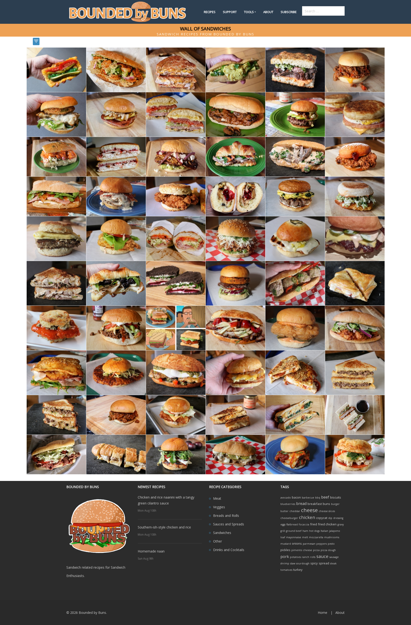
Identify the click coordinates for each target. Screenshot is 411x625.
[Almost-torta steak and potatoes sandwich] (176, 156)
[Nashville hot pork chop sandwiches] (116, 372)
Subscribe (289, 12)
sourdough (302, 563)
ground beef (294, 531)
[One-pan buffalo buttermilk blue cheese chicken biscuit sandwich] (56, 327)
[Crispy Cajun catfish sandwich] (116, 238)
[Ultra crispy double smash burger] (355, 238)
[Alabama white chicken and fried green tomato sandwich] (56, 114)
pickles (285, 550)
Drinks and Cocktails (228, 549)
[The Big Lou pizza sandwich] (295, 414)
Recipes (209, 12)
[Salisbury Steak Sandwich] (235, 114)
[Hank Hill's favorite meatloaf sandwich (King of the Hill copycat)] (176, 327)
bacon (296, 497)
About (268, 12)
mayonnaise (293, 537)
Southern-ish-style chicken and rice (164, 527)
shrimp (284, 563)
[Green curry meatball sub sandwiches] (295, 283)
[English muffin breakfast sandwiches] (355, 114)
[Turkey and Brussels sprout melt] (56, 283)
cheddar (294, 511)
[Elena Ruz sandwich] (116, 156)
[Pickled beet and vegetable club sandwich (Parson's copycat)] (176, 283)
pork (284, 556)
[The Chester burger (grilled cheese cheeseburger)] (355, 372)
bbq (317, 497)
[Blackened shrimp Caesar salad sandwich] (116, 69)
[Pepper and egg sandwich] (235, 69)
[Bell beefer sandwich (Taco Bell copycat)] (116, 327)
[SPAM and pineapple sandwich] (116, 114)
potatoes (295, 557)
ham (305, 531)
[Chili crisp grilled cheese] (235, 414)
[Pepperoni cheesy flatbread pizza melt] (295, 372)
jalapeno (334, 531)
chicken (307, 517)
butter (284, 511)
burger (335, 504)
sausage (334, 557)
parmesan (309, 543)
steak (333, 563)
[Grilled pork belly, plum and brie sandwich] (176, 454)
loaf (282, 537)
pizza (316, 550)
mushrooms (331, 537)
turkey (298, 569)
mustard (285, 543)
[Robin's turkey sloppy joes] (116, 414)
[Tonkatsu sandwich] (355, 414)
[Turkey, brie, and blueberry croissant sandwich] (116, 283)
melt (305, 537)
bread (301, 503)
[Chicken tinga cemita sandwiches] (235, 238)
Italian (324, 531)
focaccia (304, 524)
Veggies (219, 507)
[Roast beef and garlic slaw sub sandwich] (56, 454)
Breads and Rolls (226, 515)
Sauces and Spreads (228, 524)
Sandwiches (222, 532)
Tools (249, 12)
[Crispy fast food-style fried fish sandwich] (176, 414)
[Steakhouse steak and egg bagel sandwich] (295, 196)
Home (322, 612)
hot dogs (314, 531)
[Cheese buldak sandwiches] (295, 454)
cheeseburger (289, 518)
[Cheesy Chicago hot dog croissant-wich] (56, 69)
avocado (285, 497)
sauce (322, 556)
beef (325, 497)
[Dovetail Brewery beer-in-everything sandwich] (56, 414)
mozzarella (316, 537)
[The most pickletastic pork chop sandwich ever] (295, 238)
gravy (341, 524)
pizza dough (328, 550)
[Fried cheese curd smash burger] (235, 283)
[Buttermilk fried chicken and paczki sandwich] (355, 156)
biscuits (335, 497)
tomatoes (286, 570)
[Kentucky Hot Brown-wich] (116, 196)
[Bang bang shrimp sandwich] (56, 156)
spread (324, 563)
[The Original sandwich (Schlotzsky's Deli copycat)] (176, 114)
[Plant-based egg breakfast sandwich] (235, 372)
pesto (331, 543)
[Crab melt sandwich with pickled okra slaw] (355, 196)
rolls (312, 557)
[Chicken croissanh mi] (235, 156)
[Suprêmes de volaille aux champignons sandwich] (295, 156)
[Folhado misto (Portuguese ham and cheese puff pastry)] (355, 283)
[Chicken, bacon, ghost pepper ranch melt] (176, 69)
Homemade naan (151, 551)
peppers (321, 543)
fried (313, 524)
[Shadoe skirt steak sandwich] (295, 69)
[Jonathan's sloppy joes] (355, 69)
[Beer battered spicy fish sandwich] (295, 327)
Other (217, 541)
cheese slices (327, 511)
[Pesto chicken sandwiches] (176, 372)
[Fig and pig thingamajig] (56, 196)
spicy (314, 563)
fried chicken (327, 524)
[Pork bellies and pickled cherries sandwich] (235, 327)
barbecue (308, 497)
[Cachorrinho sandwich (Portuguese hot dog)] (116, 454)
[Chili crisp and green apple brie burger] (295, 114)
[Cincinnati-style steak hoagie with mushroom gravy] (235, 454)
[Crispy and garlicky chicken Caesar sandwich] (355, 327)
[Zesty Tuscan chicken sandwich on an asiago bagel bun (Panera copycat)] (355, 454)
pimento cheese (301, 550)
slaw (292, 563)
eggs (282, 524)
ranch (305, 557)
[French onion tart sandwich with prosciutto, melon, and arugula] (56, 372)
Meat (217, 498)
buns (326, 504)
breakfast (315, 504)
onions (297, 543)
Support (230, 12)
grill (282, 531)
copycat (321, 518)
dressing (338, 518)
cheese (309, 510)
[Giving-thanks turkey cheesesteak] (235, 196)
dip (330, 518)
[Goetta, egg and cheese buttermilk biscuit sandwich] (56, 238)
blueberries (287, 504)
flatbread (292, 524)
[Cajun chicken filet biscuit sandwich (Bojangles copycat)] (176, 196)
